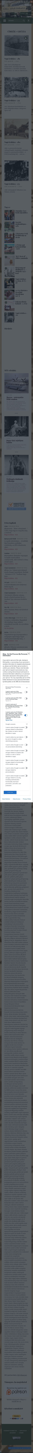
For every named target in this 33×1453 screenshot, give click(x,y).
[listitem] (16, 687)
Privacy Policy (27, 799)
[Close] (29, 654)
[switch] (25, 692)
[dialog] (16, 726)
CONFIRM (10, 792)
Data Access (16, 799)
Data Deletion (6, 799)
